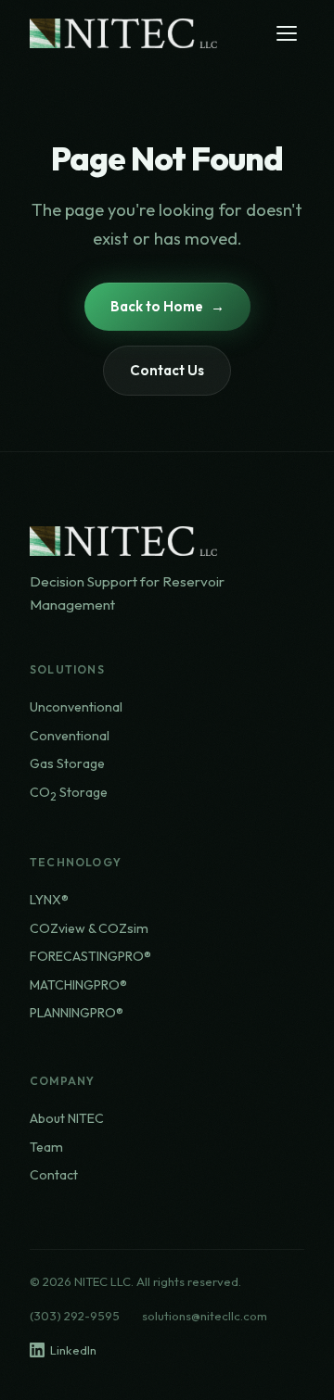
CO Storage (69, 793)
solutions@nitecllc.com (204, 1315)
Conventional (69, 735)
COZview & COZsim (89, 928)
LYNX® (49, 899)
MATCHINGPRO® (78, 985)
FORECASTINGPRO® (90, 956)
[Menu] (286, 33)
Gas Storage (67, 763)
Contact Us (167, 370)
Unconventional (76, 707)
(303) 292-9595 (75, 1315)
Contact (54, 1175)
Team (46, 1147)
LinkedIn (73, 1350)
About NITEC (67, 1118)
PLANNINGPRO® (76, 1012)
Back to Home (156, 306)
